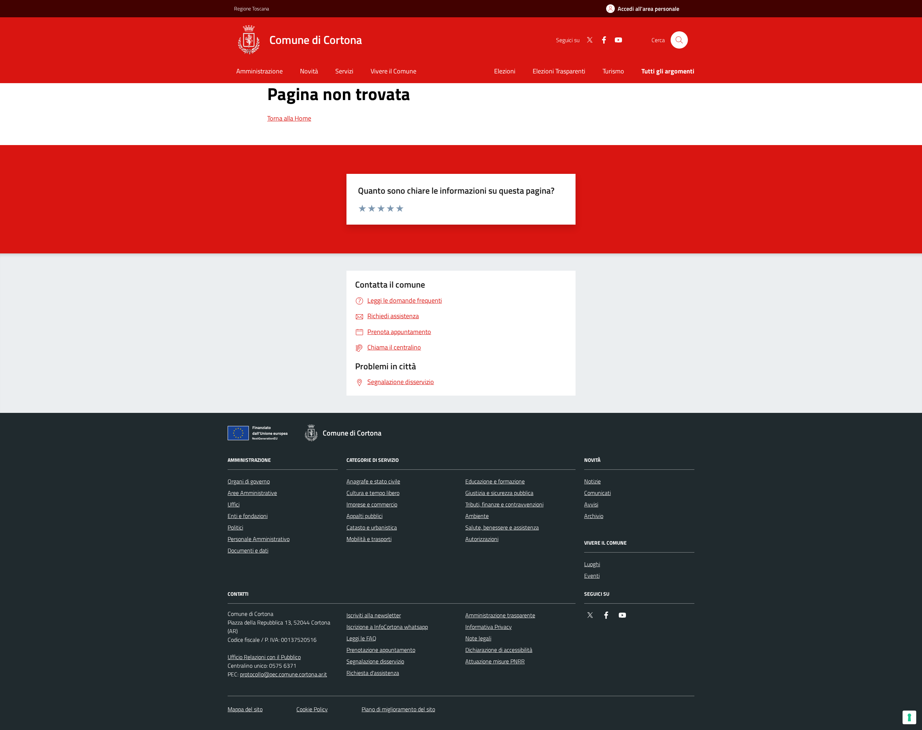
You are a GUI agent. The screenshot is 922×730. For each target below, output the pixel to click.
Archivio (593, 516)
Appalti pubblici (364, 516)
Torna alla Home (289, 118)
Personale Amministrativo (259, 539)
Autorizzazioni (481, 539)
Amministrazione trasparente (500, 615)
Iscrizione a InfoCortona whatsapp (387, 626)
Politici (235, 527)
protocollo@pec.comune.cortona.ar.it (283, 674)
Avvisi (591, 504)
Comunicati (597, 492)
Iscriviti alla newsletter (373, 615)
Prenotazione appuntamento (380, 649)
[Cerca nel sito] (679, 40)
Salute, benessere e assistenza (502, 527)
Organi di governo (249, 481)
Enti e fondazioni (248, 516)
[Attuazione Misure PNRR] (260, 434)
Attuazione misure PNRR (495, 661)
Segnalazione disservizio (375, 661)
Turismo (613, 71)
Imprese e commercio (371, 504)
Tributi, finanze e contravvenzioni (504, 504)
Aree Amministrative (252, 492)
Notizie (592, 481)
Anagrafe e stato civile (373, 481)
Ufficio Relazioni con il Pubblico (264, 657)
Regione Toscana (251, 8)
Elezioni (504, 71)
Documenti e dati (248, 550)
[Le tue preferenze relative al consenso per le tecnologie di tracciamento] (909, 717)
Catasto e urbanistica (371, 527)
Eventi (592, 575)
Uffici (234, 504)
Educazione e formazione (495, 481)
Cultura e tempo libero (372, 492)
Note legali (478, 638)
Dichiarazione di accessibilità (498, 649)
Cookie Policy (312, 709)
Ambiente (477, 516)
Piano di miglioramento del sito (398, 709)
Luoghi (592, 564)
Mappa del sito (245, 709)
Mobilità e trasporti (368, 539)
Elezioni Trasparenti (559, 71)
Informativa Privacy (488, 626)
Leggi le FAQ (361, 638)
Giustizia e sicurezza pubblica (499, 492)
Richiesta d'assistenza (372, 672)
